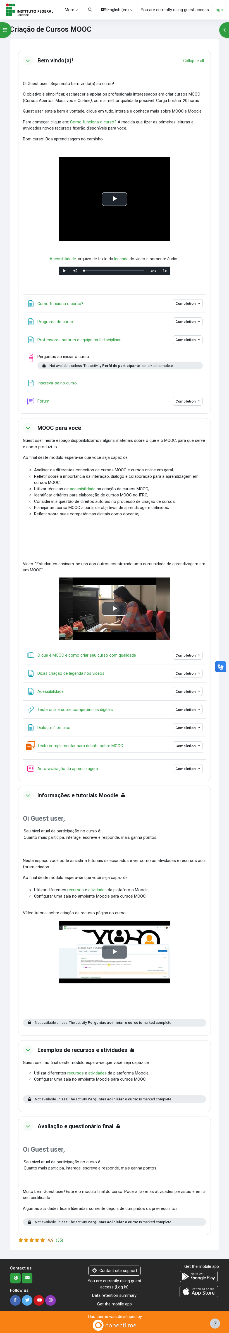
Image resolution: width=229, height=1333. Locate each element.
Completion (186, 303)
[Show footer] (215, 1324)
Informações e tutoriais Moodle (77, 795)
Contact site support (118, 1270)
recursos (75, 889)
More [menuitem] (69, 9)
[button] (90, 10)
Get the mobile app (114, 1304)
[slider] (114, 270)
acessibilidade (83, 488)
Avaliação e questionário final (75, 1126)
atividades (97, 889)
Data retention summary (114, 1295)
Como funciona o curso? (93, 122)
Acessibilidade (63, 258)
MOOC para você (59, 428)
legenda (122, 258)
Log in (219, 9)
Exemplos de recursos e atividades (82, 1050)
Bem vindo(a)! (55, 60)
